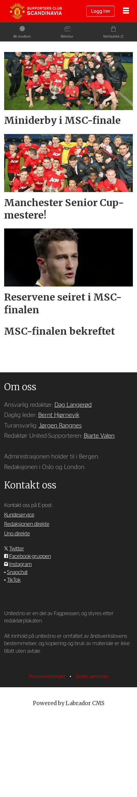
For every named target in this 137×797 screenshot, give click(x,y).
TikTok (14, 580)
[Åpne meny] (126, 11)
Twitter (16, 548)
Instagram (20, 564)
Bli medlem (22, 36)
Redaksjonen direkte (26, 524)
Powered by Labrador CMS (69, 703)
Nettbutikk (111, 36)
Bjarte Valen (99, 436)
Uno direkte (17, 533)
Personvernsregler (48, 676)
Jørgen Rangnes (60, 426)
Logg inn (100, 11)
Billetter (67, 36)
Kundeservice (19, 515)
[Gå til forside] (35, 11)
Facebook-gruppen (30, 556)
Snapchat (17, 572)
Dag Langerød (73, 405)
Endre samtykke (92, 676)
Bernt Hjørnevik (58, 415)
